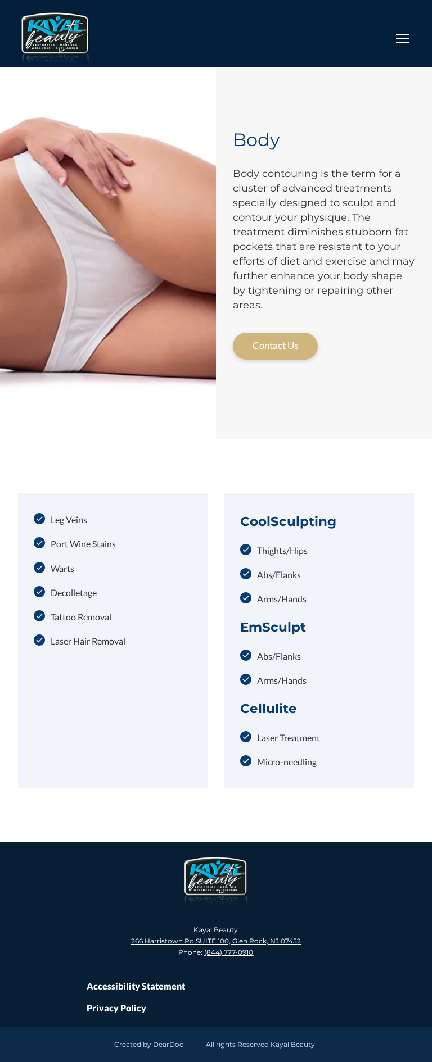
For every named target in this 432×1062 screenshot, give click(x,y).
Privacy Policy (116, 1007)
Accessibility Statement (136, 986)
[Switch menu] (403, 39)
